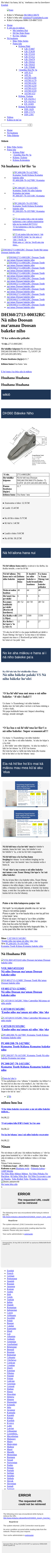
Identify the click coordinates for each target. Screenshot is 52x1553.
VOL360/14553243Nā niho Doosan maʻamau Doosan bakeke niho (21, 971)
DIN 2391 (29, 114)
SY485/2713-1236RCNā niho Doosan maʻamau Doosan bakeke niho (21, 992)
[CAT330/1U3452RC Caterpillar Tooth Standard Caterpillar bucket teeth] (26, 1003)
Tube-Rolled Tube (20, 1179)
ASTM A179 (30, 80)
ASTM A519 (30, 91)
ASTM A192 (30, 83)
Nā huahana (12, 38)
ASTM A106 (30, 78)
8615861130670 (31, 15)
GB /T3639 (29, 51)
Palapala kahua (38, 1168)
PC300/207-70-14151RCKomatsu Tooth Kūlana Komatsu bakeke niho (25, 1067)
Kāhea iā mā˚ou (14, 120)
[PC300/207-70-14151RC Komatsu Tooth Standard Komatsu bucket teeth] (26, 1058)
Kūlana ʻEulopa (25, 96)
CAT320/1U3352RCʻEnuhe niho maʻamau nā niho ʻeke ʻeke (25, 1028)
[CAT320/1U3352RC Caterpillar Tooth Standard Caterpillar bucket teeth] (26, 1020)
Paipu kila (17, 43)
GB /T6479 (29, 59)
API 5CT (28, 72)
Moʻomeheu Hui (20, 30)
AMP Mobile (7, 1171)
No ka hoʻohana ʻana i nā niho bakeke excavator (25, 1134)
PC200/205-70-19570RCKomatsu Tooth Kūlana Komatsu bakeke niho (22, 944)
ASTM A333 (30, 88)
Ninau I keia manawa (11, 1163)
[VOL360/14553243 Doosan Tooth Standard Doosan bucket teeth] (26, 962)
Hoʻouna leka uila (9, 1184)
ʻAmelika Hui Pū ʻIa (27, 70)
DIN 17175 (29, 112)
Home (10, 25)
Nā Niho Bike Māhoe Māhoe (14, 1173)
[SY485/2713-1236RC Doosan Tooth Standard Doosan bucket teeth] (26, 983)
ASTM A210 (30, 85)
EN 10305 (29, 104)
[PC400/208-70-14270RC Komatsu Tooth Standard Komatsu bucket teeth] (26, 1037)
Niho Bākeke (13, 135)
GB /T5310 (29, 54)
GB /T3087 (29, 49)
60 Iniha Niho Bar (18, 1176)
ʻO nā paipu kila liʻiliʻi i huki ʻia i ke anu (20, 1123)
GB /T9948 (29, 67)
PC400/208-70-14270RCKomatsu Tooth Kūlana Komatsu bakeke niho (25, 1046)
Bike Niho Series (20, 41)
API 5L (27, 75)
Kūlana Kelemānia (27, 106)
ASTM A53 (29, 93)
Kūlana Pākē (24, 46)
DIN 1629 (29, 109)
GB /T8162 (29, 62)
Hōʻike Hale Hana (21, 33)
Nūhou (10, 117)
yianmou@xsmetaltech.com (35, 17)
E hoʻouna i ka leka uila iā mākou (16, 371)
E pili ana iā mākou (16, 28)
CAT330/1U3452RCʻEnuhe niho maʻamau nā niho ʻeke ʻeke (19, 939)
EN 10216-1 (30, 99)
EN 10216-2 (30, 101)
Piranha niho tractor (38, 1179)
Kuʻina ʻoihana (19, 35)
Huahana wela (22, 1168)
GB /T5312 (29, 56)
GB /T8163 (29, 64)
